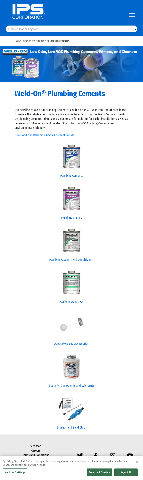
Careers (35, 450)
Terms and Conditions (35, 455)
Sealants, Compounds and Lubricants (71, 385)
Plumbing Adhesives (71, 301)
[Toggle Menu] (132, 15)
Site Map (35, 446)
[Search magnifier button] (134, 28)
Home (18, 41)
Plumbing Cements (71, 175)
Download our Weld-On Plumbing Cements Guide (44, 135)
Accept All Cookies (99, 472)
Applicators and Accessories (71, 343)
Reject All (125, 472)
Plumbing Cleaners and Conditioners (71, 259)
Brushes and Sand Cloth (71, 427)
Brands (27, 41)
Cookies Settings (15, 472)
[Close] (137, 462)
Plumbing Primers (71, 217)
